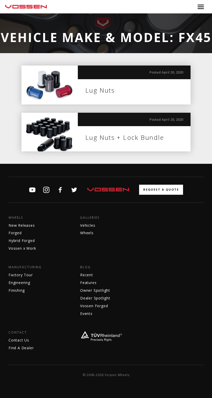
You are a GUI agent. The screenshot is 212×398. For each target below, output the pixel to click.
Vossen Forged (94, 305)
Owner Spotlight (95, 290)
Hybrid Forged (22, 240)
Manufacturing (25, 267)
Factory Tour (21, 274)
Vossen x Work (22, 248)
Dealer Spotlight (95, 298)
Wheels (16, 218)
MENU (201, 6)
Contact (18, 332)
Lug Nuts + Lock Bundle (124, 137)
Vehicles (87, 225)
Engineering (19, 282)
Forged (15, 232)
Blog (85, 267)
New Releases (22, 225)
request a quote (161, 189)
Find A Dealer (21, 347)
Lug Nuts (100, 90)
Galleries (90, 218)
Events (86, 313)
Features (88, 282)
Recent (86, 274)
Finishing (17, 290)
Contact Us (19, 340)
